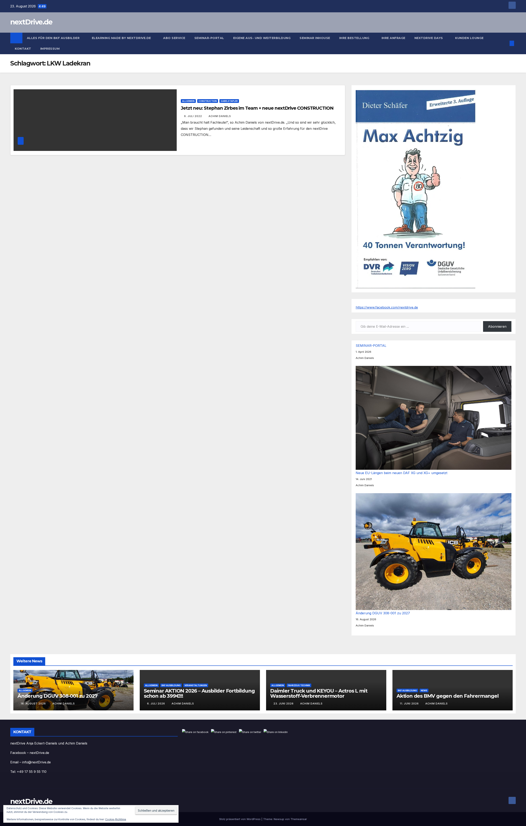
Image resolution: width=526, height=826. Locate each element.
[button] (505, 43)
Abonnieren (497, 326)
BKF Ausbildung (171, 685)
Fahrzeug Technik (299, 685)
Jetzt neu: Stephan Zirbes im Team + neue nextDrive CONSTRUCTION (257, 108)
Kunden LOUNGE (469, 38)
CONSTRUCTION (207, 101)
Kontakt (23, 49)
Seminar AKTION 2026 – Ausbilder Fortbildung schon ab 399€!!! (199, 693)
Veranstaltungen (196, 685)
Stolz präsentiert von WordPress (240, 819)
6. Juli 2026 (156, 703)
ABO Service (174, 38)
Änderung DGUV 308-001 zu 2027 (383, 613)
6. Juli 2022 (193, 116)
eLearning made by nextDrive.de (122, 38)
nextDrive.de (31, 22)
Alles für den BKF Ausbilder (54, 38)
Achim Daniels (220, 116)
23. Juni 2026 (283, 703)
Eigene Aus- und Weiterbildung (262, 38)
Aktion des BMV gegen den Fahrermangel (448, 696)
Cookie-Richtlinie (115, 819)
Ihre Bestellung (354, 38)
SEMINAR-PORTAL (209, 38)
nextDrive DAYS (429, 38)
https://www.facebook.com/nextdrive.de (387, 307)
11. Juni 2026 (410, 703)
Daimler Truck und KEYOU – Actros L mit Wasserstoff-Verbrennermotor (318, 693)
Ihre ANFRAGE (393, 38)
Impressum (50, 49)
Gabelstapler (229, 101)
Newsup (279, 819)
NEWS (424, 690)
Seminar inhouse (315, 38)
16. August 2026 (34, 703)
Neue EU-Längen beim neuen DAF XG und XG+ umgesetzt (401, 473)
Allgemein (188, 101)
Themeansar (299, 819)
